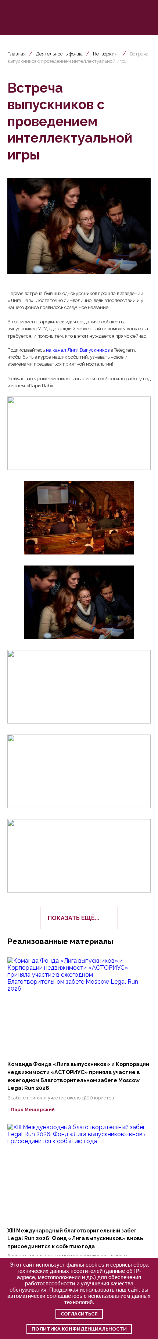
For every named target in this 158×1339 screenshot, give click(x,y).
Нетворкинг (106, 54)
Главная (16, 54)
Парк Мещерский (33, 1109)
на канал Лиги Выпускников (77, 350)
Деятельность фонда (59, 54)
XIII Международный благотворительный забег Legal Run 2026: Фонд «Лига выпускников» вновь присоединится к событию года (75, 1238)
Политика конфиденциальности (79, 1329)
